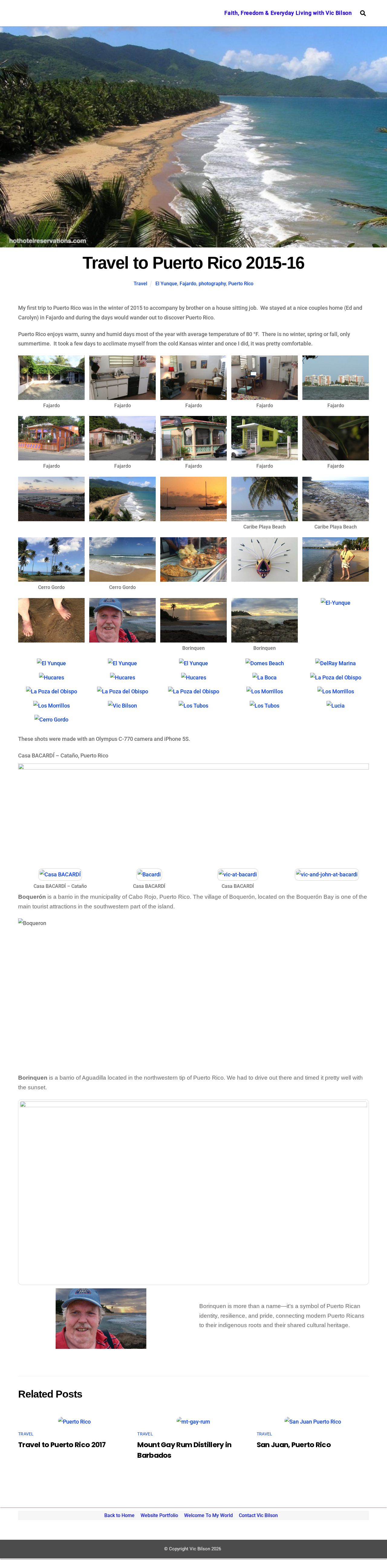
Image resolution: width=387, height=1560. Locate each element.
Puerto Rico (240, 283)
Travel (140, 283)
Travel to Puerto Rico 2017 (62, 1445)
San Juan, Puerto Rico (294, 1445)
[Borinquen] (193, 637)
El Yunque (166, 283)
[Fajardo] (51, 395)
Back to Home (119, 1515)
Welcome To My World (208, 1515)
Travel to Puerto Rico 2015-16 (193, 262)
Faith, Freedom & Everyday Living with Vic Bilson (288, 13)
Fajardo (188, 283)
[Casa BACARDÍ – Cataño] (60, 875)
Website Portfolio (159, 1515)
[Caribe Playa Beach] (264, 516)
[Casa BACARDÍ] (149, 875)
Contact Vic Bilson (258, 1515)
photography (212, 283)
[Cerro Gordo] (51, 577)
